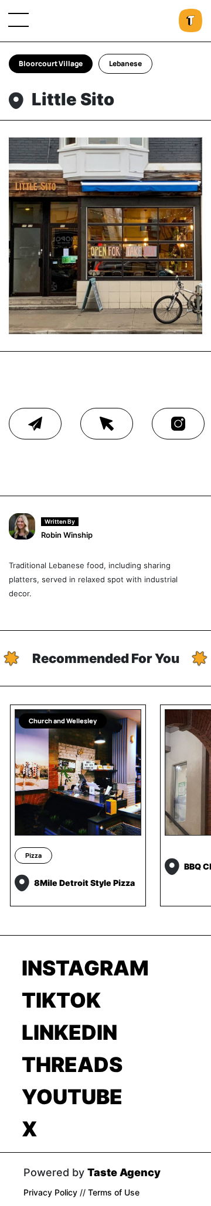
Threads (72, 1064)
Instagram (85, 968)
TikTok (61, 1000)
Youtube (72, 1096)
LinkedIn (69, 1032)
